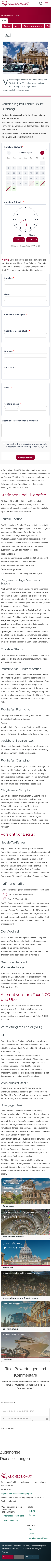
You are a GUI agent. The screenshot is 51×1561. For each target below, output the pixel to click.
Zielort (8, 294)
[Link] (26, 1418)
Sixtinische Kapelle (31, 1212)
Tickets (10, 1191)
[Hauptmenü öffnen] (46, 3)
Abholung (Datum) (13, 147)
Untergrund (27, 1187)
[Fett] (3, 1418)
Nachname (10, 367)
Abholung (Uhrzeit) (14, 202)
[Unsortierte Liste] (17, 1418)
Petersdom (8, 1243)
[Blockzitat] (20, 1418)
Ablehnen (19, 1557)
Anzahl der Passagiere (15, 314)
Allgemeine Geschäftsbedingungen (16, 1494)
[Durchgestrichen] (12, 1418)
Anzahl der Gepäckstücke (17, 331)
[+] (32, 1419)
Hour (19, 235)
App (17, 26)
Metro (31, 1534)
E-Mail (8, 387)
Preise (7, 26)
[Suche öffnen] (41, 3)
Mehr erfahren (32, 1557)
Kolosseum (8, 1187)
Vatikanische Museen (12, 1212)
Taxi (30, 1529)
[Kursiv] (6, 1418)
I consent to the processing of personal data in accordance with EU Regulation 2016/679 (26, 447)
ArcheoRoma (7, 15)
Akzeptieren (7, 1557)
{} (30, 1418)
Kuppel (18, 1243)
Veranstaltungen (11, 1520)
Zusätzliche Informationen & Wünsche (19, 420)
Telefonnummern (33, 26)
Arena (18, 1187)
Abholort (9, 278)
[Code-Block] (23, 1418)
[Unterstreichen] (9, 1418)
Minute (32, 235)
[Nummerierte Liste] (14, 1418)
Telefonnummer (12, 404)
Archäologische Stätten (14, 1516)
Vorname (9, 351)
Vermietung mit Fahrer (38, 1538)
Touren (21, 1191)
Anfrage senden (25, 457)
